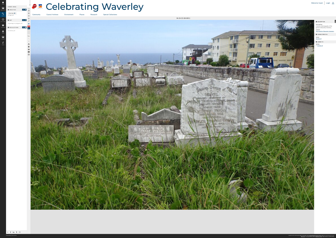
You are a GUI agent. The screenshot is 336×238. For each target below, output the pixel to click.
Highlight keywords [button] (29, 41)
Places (81, 14)
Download (29, 44)
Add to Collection (29, 46)
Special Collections (110, 14)
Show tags (11, 13)
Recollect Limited (319, 236)
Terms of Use (14, 235)
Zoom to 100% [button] (29, 23)
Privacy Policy (8, 235)
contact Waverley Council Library (315, 235)
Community (36, 14)
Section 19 (318, 39)
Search (3, 15)
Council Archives (52, 14)
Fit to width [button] (29, 16)
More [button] (3, 44)
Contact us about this (29, 52)
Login (3, 33)
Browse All (3, 10)
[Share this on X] (7, 231)
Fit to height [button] (29, 18)
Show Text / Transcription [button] (29, 36)
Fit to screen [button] (29, 13)
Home (3, 4)
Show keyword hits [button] (29, 38)
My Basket (3, 27)
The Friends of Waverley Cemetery (325, 31)
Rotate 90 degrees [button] (29, 21)
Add (24, 9)
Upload (3, 39)
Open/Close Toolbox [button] (30, 3)
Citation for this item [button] (29, 54)
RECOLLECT (303, 236)
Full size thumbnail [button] (29, 10)
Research (93, 14)
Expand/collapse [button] (335, 21)
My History (3, 21)
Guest (321, 3)
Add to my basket (29, 49)
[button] (28, 28)
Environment (68, 14)
